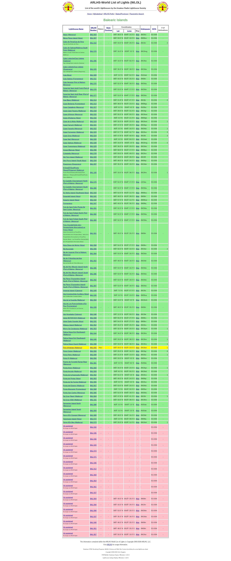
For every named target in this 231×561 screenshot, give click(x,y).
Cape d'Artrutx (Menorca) (73, 114)
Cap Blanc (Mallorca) (71, 100)
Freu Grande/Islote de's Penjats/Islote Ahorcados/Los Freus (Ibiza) (74, 227)
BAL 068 (93, 389)
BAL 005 (93, 348)
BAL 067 (93, 386)
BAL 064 (93, 396)
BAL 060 (93, 368)
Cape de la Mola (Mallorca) (73, 121)
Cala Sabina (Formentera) (73, 79)
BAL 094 (93, 505)
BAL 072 (93, 419)
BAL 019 (93, 121)
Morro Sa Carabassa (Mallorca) (75, 329)
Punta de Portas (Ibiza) (72, 378)
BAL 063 (93, 378)
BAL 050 (93, 300)
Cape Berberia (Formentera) (74, 104)
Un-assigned (68, 426)
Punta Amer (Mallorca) (71, 368)
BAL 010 (93, 43)
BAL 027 (93, 493)
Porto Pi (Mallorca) (70, 358)
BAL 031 (93, 321)
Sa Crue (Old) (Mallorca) (72, 400)
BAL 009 (93, 75)
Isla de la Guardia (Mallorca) (74, 300)
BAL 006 (93, 249)
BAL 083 (93, 220)
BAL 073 (93, 422)
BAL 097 (93, 164)
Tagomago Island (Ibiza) (72, 419)
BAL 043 (93, 193)
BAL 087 (93, 286)
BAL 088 (93, 405)
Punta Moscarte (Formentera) (74, 389)
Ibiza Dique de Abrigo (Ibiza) (74, 245)
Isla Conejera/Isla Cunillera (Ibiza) (76, 294)
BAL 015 (93, 114)
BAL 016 (93, 118)
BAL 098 (93, 344)
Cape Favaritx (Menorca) (72, 129)
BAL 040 (93, 522)
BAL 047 (93, 203)
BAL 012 (93, 469)
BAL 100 (93, 173)
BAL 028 (93, 143)
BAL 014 (93, 100)
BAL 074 (93, 451)
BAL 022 (93, 129)
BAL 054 (93, 481)
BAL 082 (93, 214)
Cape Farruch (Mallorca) (72, 125)
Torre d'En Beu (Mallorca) (73, 422)
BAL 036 (93, 439)
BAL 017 (93, 107)
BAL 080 (93, 188)
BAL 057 (93, 534)
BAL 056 (93, 358)
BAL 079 (93, 182)
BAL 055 (93, 351)
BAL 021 (93, 125)
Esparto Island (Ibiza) (71, 200)
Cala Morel (67, 75)
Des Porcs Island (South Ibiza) (74, 160)
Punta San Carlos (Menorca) (74, 393)
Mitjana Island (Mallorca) (72, 325)
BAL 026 (93, 139)
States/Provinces (122, 14)
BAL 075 (93, 83)
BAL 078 (93, 153)
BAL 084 (93, 253)
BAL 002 (93, 261)
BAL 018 (93, 111)
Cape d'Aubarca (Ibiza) (72, 118)
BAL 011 (93, 79)
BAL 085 (93, 268)
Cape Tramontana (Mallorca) (74, 146)
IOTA (154, 29)
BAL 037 (93, 517)
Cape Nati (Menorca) (71, 139)
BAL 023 (93, 132)
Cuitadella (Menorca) (71, 153)
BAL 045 (93, 339)
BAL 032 (93, 427)
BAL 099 (93, 355)
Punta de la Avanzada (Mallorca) (75, 375)
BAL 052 (93, 325)
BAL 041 (93, 196)
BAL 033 (93, 157)
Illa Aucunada (68, 249)
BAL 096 (93, 150)
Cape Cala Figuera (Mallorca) (74, 111)
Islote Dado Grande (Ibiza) (73, 321)
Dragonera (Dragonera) (72, 164)
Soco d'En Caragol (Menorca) (74, 415)
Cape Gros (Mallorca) (71, 136)
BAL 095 (93, 61)
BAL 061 (93, 487)
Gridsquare (145, 29)
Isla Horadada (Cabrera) (72, 314)
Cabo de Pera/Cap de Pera (73, 42)
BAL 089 (93, 415)
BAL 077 (93, 95)
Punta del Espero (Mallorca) (73, 386)
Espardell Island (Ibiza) (72, 196)
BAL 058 (93, 245)
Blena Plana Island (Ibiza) (73, 38)
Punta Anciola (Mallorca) (72, 371)
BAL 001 (93, 233)
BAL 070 (93, 51)
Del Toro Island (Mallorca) (73, 157)
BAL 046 (93, 463)
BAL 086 (93, 274)
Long (129, 31)
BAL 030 (93, 295)
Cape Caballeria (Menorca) (73, 107)
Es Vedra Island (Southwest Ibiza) (76, 193)
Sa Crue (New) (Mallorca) (73, 396)
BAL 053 (93, 329)
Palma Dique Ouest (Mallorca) (74, 344)
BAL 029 (93, 146)
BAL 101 (93, 400)
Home (89, 14)
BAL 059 (93, 371)
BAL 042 (93, 200)
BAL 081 (93, 363)
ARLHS (109, 545)
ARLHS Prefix (109, 14)
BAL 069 (93, 475)
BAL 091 (93, 208)
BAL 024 (93, 136)
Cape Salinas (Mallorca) (72, 143)
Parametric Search (137, 14)
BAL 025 (93, 69)
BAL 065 (93, 382)
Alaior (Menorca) (69, 35)
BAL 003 (93, 35)
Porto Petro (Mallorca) (71, 355)
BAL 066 (93, 393)
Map (137, 35)
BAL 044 (93, 333)
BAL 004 (93, 499)
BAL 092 (93, 280)
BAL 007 (93, 38)
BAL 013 (93, 104)
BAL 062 (93, 375)
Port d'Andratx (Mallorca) (72, 348)
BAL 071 (93, 457)
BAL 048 (93, 314)
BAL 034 (93, 160)
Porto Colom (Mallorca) (72, 351)
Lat (118, 31)
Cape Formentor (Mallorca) (73, 132)
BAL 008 (93, 318)
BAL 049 (93, 290)
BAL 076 (93, 89)
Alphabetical (97, 14)
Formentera (67, 203)
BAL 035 (93, 433)
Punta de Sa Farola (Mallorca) (74, 382)
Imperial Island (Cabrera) (72, 290)
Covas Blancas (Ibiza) (71, 150)
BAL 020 (93, 445)
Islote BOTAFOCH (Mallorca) (74, 318)
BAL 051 (93, 528)
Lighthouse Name (76, 29)
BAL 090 (93, 510)
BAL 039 (93, 307)
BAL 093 (93, 411)
